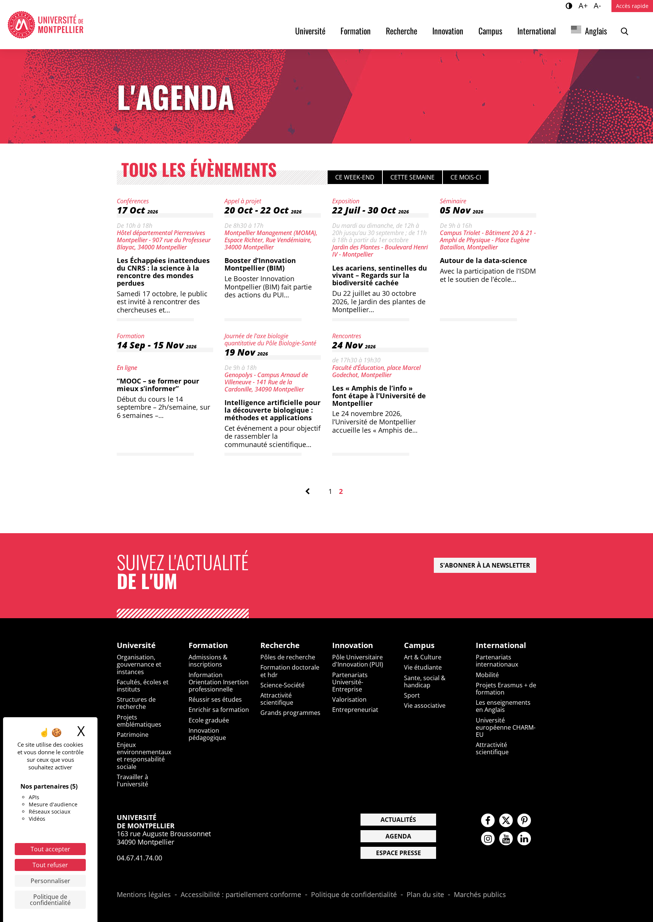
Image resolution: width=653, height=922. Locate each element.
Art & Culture (422, 657)
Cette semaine (412, 177)
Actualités (398, 819)
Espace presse (398, 853)
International (536, 31)
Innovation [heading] (352, 645)
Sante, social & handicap (425, 681)
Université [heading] (136, 645)
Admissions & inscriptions (208, 660)
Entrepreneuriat (355, 709)
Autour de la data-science (483, 260)
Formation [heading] (208, 645)
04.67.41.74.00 (139, 857)
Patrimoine (133, 734)
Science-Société (282, 685)
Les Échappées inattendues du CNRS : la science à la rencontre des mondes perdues (163, 271)
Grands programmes (290, 713)
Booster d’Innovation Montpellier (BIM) (260, 264)
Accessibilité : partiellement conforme (241, 895)
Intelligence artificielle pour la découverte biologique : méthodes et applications (272, 410)
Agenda (398, 836)
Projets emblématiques (139, 721)
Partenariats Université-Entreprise (350, 682)
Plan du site (425, 895)
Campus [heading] (419, 645)
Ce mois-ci (465, 177)
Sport (412, 695)
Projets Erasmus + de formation (506, 688)
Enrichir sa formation (219, 709)
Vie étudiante (423, 667)
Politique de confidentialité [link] (50, 900)
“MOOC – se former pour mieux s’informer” (158, 384)
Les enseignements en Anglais (503, 706)
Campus (490, 31)
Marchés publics (480, 895)
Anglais (596, 31)
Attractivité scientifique (276, 699)
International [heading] (501, 645)
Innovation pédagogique (207, 734)
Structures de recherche (136, 703)
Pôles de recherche (287, 657)
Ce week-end (354, 177)
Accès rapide (632, 5)
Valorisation (349, 699)
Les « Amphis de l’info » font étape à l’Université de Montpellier (379, 396)
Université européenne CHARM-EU (505, 727)
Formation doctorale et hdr (289, 671)
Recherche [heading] (280, 645)
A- (598, 5)
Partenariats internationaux (497, 660)
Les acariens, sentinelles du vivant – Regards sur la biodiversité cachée (379, 275)
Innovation (447, 31)
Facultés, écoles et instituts (143, 685)
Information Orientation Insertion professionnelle (219, 682)
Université (310, 31)
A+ (584, 5)
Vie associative (425, 705)
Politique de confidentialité (354, 895)
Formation (355, 31)
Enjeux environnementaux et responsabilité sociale (144, 756)
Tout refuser (50, 865)
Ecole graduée (209, 720)
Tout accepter (50, 849)
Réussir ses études (215, 699)
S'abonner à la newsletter (485, 565)
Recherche (401, 31)
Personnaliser (50, 881)
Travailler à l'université (132, 780)
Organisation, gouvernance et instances (139, 664)
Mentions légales (144, 895)
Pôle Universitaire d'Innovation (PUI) (357, 660)
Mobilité (487, 675)
